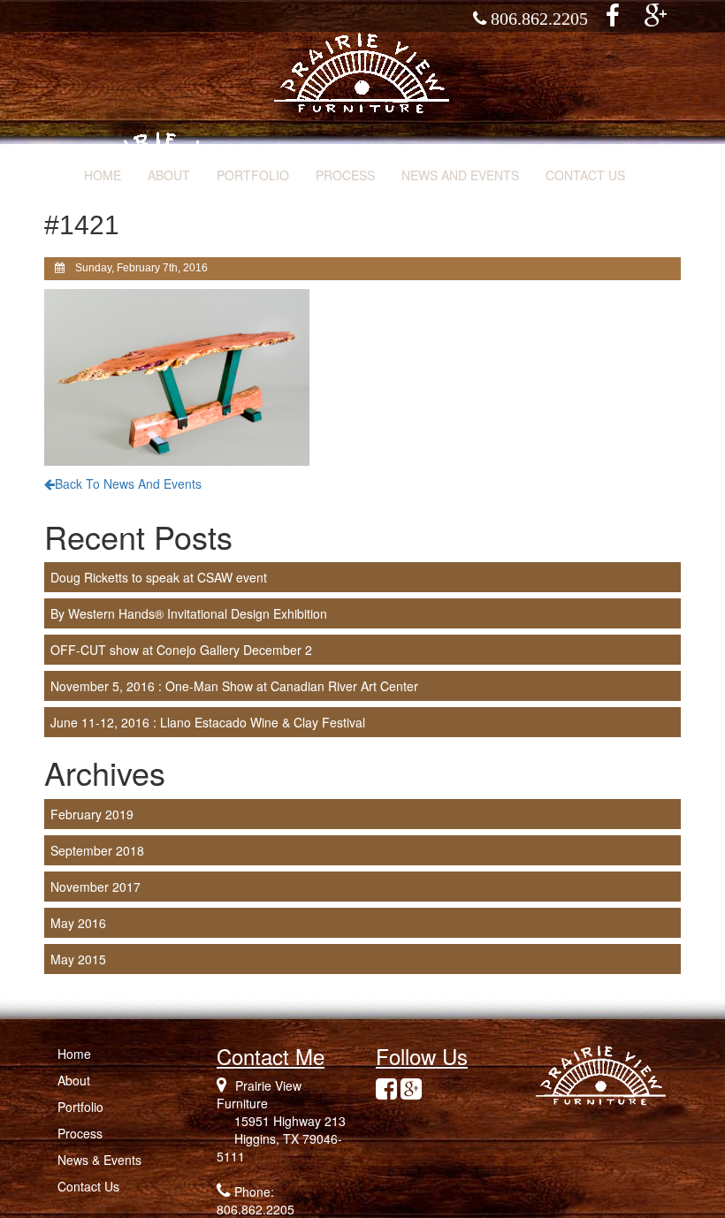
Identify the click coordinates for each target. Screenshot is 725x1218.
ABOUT (169, 175)
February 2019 (92, 814)
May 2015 (78, 959)
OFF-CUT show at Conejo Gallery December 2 (181, 649)
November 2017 (95, 886)
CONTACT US (585, 175)
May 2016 (78, 923)
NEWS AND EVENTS (460, 175)
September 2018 (97, 850)
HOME (102, 175)
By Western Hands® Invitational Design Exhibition (188, 613)
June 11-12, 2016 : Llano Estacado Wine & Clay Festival (207, 722)
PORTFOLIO (253, 175)
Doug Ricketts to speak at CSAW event (158, 577)
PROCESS (345, 175)
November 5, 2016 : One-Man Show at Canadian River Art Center (234, 686)
